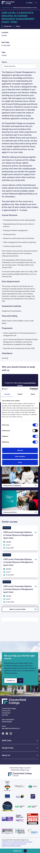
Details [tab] (20, 394)
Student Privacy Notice (25, 842)
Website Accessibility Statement (11, 846)
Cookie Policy (6, 842)
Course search (6, 7)
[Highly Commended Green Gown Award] (7, 806)
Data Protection (21, 844)
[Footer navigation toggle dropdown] (37, 740)
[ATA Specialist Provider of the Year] (7, 818)
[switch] (35, 430)
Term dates (14, 842)
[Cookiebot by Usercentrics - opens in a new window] (30, 389)
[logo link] (19, 818)
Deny (20, 462)
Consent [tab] (7, 394)
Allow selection (20, 456)
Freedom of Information (9, 844)
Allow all (20, 450)
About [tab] (33, 394)
